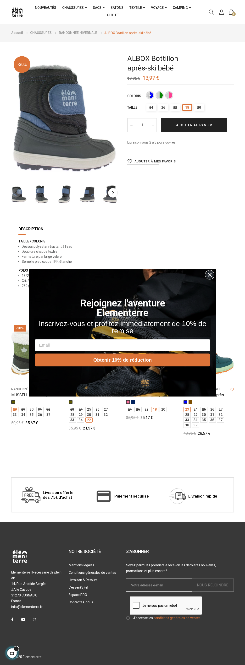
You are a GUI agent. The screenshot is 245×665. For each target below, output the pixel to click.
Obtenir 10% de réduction (122, 360)
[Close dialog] (210, 275)
